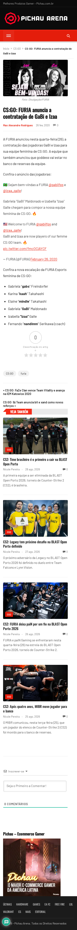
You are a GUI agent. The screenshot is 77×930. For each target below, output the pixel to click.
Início (6, 48)
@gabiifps (56, 185)
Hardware (22, 904)
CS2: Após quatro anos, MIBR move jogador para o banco (35, 708)
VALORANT (8, 912)
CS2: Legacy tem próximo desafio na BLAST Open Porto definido (35, 544)
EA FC (47, 904)
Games (36, 904)
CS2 (9, 449)
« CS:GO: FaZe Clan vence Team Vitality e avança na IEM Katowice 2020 (34, 392)
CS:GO (17, 48)
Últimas (7, 904)
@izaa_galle (12, 191)
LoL (71, 904)
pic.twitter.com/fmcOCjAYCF (25, 248)
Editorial (40, 912)
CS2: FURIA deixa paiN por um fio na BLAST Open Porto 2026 (35, 626)
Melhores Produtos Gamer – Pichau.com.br (28, 3)
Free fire (60, 904)
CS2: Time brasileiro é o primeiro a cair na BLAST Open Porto (35, 461)
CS (19, 912)
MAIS (28, 912)
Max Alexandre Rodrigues (18, 125)
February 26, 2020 (43, 259)
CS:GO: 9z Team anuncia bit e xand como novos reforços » (33, 404)
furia (23, 373)
